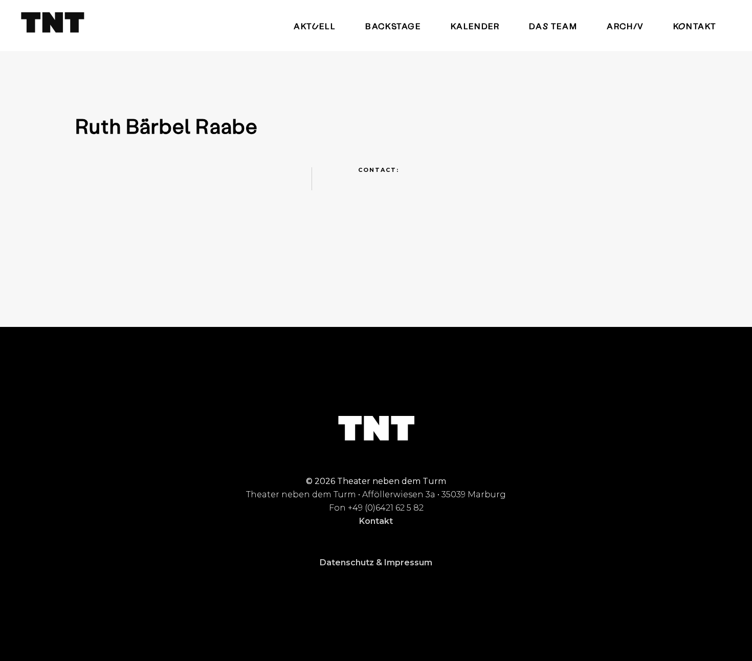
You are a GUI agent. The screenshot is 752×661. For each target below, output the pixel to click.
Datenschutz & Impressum (376, 562)
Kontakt (376, 521)
